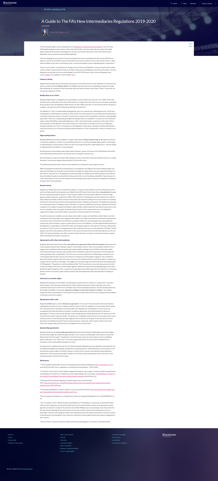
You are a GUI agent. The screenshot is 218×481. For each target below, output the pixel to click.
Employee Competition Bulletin (69, 448)
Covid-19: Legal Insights (67, 451)
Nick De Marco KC (60, 32)
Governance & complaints (119, 443)
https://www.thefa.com (102, 365)
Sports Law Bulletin (65, 445)
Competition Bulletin (66, 443)
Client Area (63, 440)
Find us (10, 437)
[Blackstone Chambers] (10, 4)
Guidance (47, 75)
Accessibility (116, 440)
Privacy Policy (116, 437)
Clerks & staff (12, 440)
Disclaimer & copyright (119, 434)
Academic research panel (15, 443)
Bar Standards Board (26, 469)
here (73, 75)
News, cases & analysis (66, 434)
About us (10, 434)
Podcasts (63, 437)
